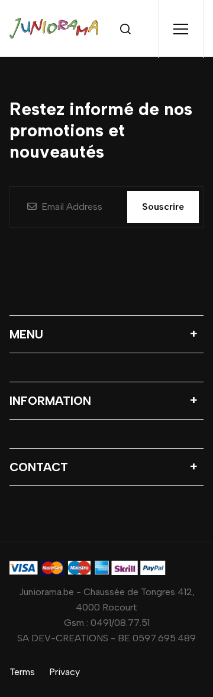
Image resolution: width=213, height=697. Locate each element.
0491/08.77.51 (120, 622)
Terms (22, 671)
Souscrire (163, 206)
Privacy (64, 671)
